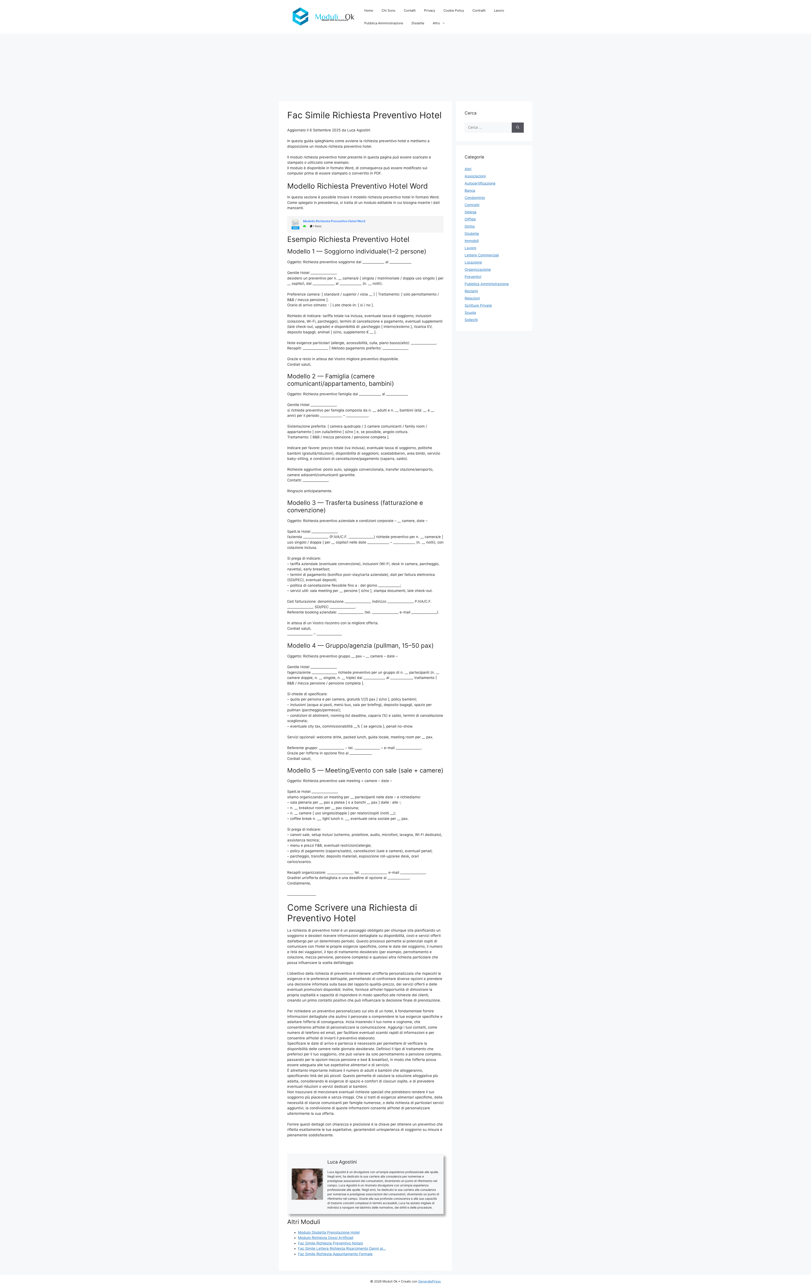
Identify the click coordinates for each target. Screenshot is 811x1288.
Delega (470, 212)
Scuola (470, 313)
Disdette (418, 23)
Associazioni (475, 176)
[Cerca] (518, 128)
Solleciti (471, 320)
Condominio (475, 198)
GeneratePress (429, 1281)
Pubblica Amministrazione (383, 23)
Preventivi (473, 277)
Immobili (472, 241)
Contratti (479, 10)
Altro (436, 23)
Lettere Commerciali (482, 255)
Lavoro (499, 10)
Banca (470, 190)
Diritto (470, 226)
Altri (468, 169)
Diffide (470, 219)
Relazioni (472, 298)
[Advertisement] (405, 65)
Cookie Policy (454, 10)
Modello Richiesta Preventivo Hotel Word (334, 221)
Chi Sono (388, 10)
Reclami (471, 291)
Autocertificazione (480, 183)
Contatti (410, 10)
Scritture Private (478, 305)
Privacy (429, 10)
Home (368, 10)
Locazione (473, 262)
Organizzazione (478, 269)
